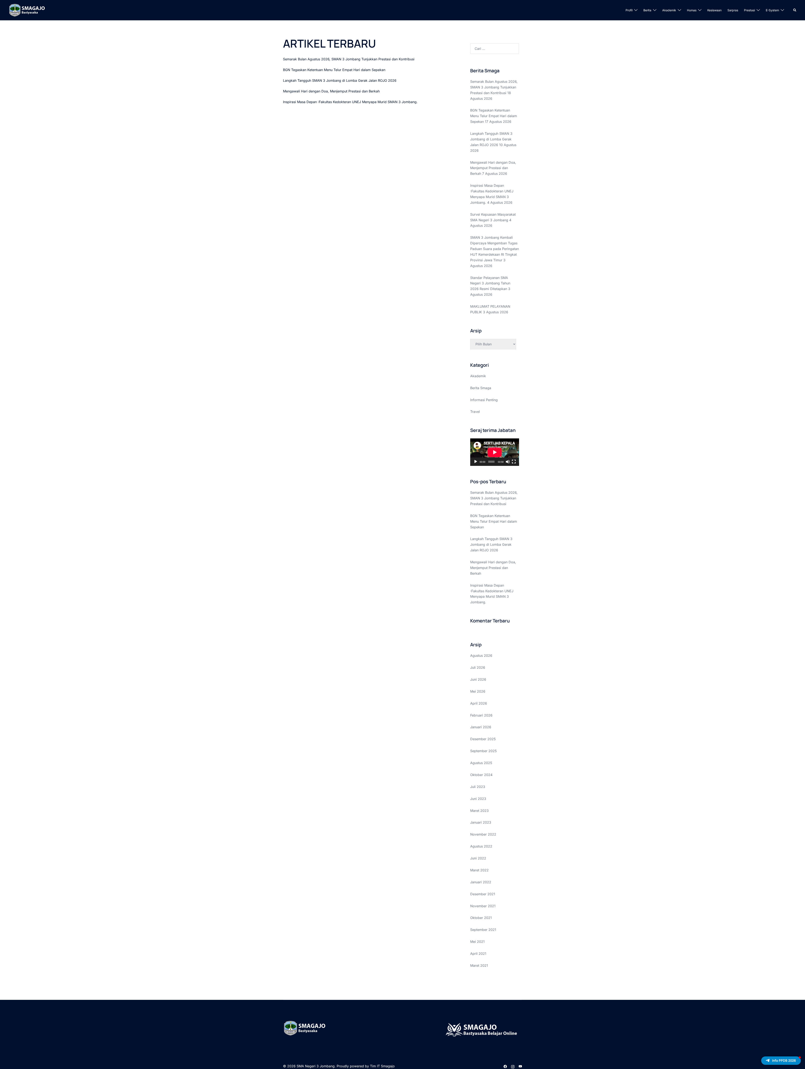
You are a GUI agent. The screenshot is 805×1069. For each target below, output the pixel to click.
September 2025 (483, 751)
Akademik (669, 10)
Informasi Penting (484, 400)
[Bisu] (508, 462)
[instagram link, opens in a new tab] (512, 1066)
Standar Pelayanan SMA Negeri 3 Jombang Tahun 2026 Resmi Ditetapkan (490, 283)
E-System (772, 10)
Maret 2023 (479, 811)
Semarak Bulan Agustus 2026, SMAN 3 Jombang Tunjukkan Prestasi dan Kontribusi (348, 59)
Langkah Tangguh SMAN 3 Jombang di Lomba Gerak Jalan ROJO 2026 (339, 80)
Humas (691, 10)
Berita (647, 10)
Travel (475, 411)
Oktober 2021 (481, 918)
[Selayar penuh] (514, 462)
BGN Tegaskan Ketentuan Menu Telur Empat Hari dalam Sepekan (334, 70)
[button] (795, 10)
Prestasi (749, 10)
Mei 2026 (477, 691)
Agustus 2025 (481, 763)
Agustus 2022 (481, 846)
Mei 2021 (477, 941)
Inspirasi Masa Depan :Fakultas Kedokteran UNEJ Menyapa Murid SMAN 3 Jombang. (350, 102)
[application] (494, 452)
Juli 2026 (477, 667)
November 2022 (483, 834)
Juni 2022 (478, 858)
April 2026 (478, 703)
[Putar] (476, 462)
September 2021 (483, 930)
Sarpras (732, 10)
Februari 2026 (481, 715)
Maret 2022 (479, 870)
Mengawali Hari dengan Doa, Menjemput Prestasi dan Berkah (331, 91)
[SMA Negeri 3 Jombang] (35, 10)
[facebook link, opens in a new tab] (505, 1066)
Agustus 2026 (481, 655)
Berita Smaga (480, 388)
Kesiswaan (714, 10)
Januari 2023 (480, 822)
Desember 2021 (482, 894)
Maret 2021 (479, 965)
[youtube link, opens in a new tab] (520, 1066)
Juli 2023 (477, 787)
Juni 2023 (478, 799)
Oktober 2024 (481, 775)
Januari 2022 (480, 882)
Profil (629, 10)
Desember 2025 (483, 739)
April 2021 (478, 953)
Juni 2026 (478, 679)
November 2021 (483, 906)
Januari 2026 (480, 727)
